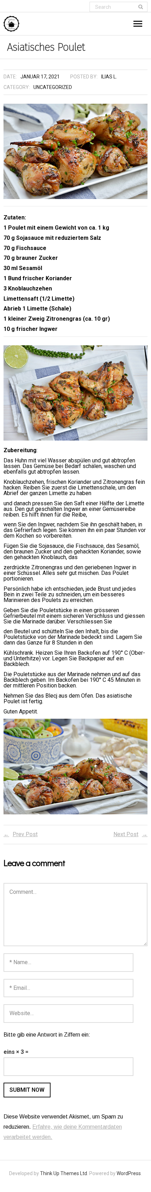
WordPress (129, 1173)
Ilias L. (109, 76)
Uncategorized (52, 87)
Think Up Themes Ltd (63, 1173)
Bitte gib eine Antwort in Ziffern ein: (47, 1035)
